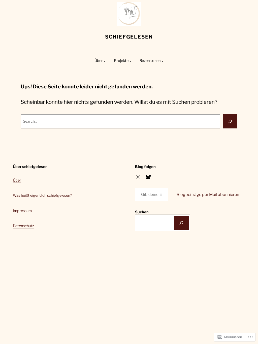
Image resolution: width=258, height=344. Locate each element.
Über (17, 180)
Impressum (22, 211)
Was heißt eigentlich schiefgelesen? (42, 195)
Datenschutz (23, 226)
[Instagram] (138, 177)
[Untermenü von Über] (105, 61)
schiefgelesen (129, 37)
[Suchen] (181, 223)
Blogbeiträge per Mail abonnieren (208, 194)
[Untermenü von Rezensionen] (163, 61)
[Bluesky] (148, 177)
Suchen (142, 212)
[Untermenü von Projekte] (130, 61)
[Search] (230, 121)
